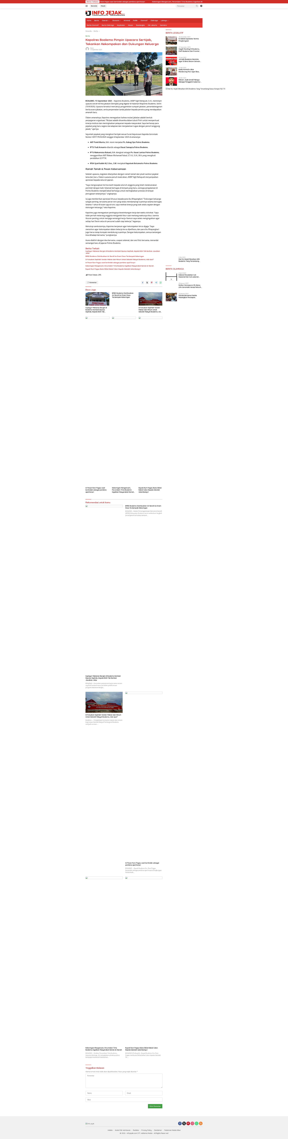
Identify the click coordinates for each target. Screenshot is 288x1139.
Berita (96, 20)
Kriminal (127, 20)
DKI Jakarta (152, 25)
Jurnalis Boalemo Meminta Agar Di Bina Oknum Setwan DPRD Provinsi (189, 60)
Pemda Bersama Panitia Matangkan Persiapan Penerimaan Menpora (188, 296)
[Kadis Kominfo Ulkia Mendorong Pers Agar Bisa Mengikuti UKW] (171, 71)
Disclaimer (158, 1130)
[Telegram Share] (156, 282)
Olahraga (154, 20)
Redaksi (136, 1130)
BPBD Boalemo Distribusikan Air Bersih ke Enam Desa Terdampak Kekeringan (115, 256)
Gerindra (163, 25)
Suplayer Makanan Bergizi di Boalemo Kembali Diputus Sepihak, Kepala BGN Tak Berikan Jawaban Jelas (123, 252)
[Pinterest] (188, 1124)
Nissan (130, 25)
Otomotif (144, 20)
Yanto (92, 48)
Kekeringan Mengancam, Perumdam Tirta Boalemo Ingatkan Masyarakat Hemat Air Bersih (139, 2)
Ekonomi (115, 20)
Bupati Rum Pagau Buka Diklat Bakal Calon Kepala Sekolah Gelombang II (113, 269)
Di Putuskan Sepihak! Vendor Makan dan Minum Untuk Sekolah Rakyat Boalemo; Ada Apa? (120, 259)
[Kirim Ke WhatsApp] (160, 282)
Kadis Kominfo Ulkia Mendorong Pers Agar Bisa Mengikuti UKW (189, 71)
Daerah (105, 20)
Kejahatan (121, 25)
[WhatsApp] (196, 1124)
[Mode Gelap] (201, 6)
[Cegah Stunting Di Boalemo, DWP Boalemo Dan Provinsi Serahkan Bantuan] (171, 51)
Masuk (103, 6)
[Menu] (87, 6)
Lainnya (164, 20)
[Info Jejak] (105, 13)
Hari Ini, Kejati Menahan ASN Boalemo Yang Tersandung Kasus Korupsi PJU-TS (189, 260)
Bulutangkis (140, 25)
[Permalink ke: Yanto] (87, 49)
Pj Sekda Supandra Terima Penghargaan (189, 40)
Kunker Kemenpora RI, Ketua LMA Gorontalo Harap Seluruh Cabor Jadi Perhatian (190, 286)
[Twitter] (184, 1124)
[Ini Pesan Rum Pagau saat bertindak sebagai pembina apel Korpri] (97, 401)
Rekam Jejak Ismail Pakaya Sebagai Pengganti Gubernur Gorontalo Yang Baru (189, 81)
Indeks (110, 1130)
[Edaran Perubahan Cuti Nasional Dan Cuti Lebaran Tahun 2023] (171, 276)
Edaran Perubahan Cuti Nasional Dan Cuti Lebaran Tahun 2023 (189, 276)
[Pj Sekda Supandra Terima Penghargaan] (171, 40)
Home (89, 20)
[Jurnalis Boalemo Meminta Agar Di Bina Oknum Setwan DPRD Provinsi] (171, 61)
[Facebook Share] (142, 282)
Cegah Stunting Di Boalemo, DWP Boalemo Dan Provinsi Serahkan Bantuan (189, 50)
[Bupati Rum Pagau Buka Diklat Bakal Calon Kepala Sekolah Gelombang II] (150, 401)
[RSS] (200, 1124)
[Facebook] (180, 1124)
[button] (197, 6)
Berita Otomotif (93, 25)
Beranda (94, 6)
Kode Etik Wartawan (122, 1130)
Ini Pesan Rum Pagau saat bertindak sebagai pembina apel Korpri (110, 263)
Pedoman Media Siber (172, 1130)
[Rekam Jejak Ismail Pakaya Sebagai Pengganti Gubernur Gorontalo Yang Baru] (171, 81)
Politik (135, 20)
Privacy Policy (146, 1130)
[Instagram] (192, 1124)
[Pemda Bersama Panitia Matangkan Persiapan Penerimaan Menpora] (171, 297)
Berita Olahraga (108, 25)
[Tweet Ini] (147, 282)
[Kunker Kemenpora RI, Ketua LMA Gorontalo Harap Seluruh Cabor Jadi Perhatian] (171, 287)
